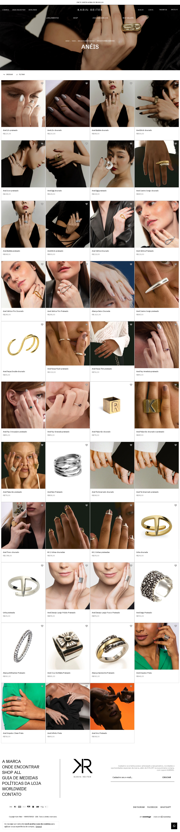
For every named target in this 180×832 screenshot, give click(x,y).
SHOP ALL (11, 772)
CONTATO (11, 794)
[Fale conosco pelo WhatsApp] (174, 826)
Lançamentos (52, 18)
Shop (75, 18)
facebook (152, 807)
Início (67, 41)
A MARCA (6, 10)
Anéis (74, 41)
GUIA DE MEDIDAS (20, 778)
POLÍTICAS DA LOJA (21, 783)
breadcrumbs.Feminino (86, 41)
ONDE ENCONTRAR (18, 10)
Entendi (39, 827)
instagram (139, 807)
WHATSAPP (165, 807)
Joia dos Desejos (100, 18)
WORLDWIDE (33, 10)
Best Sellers (128, 18)
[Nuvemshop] (162, 817)
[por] (147, 817)
